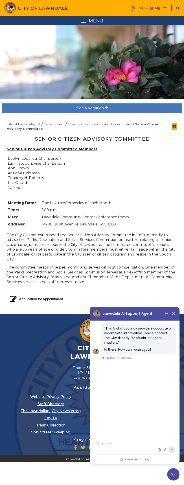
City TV (50, 418)
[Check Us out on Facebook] (75, 447)
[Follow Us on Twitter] (82, 447)
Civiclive (89, 459)
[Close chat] (173, 474)
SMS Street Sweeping (50, 432)
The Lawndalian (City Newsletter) (51, 411)
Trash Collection (51, 425)
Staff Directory (50, 404)
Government (54, 124)
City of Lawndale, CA (24, 124)
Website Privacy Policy (50, 397)
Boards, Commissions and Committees (100, 124)
